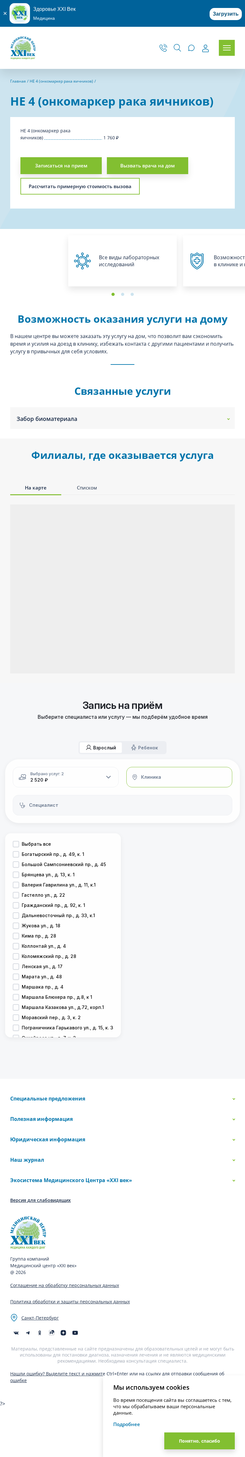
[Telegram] (28, 1333)
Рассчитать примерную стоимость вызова (80, 186)
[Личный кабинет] (205, 48)
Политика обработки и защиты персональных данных (70, 1302)
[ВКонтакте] (16, 1333)
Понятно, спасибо (199, 1441)
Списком (87, 487)
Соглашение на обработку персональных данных (64, 1285)
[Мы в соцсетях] (39, 1333)
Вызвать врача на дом (147, 165)
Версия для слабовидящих (40, 1200)
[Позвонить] (163, 48)
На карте (36, 487)
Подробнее (126, 1424)
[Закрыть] (5, 13)
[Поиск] (177, 48)
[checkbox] (16, 844)
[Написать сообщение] (191, 48)
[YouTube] (75, 1333)
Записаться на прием (61, 165)
